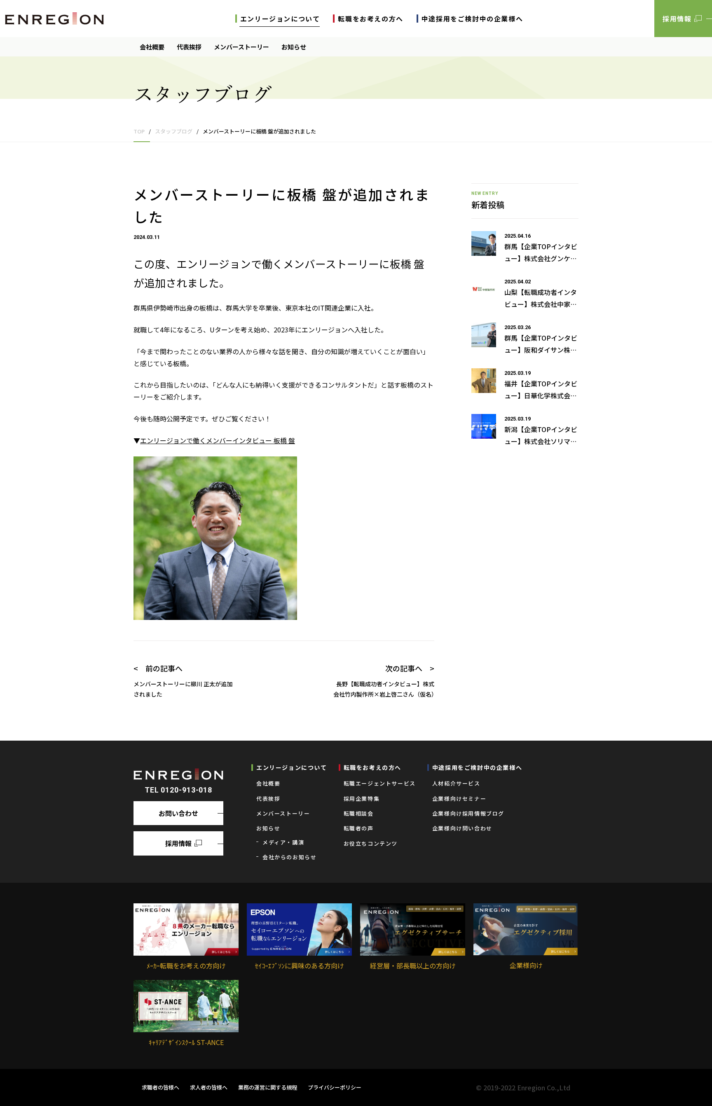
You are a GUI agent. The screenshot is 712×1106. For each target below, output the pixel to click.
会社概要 (152, 46)
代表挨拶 (189, 46)
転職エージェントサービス (380, 783)
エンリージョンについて (280, 18)
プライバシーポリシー (334, 1087)
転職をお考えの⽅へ (370, 18)
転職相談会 (359, 813)
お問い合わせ (178, 813)
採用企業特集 (362, 798)
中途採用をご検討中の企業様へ (472, 18)
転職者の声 (359, 828)
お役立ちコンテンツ (371, 843)
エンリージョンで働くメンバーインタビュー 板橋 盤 (217, 440)
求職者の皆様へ (160, 1087)
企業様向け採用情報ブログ (468, 813)
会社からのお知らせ (289, 857)
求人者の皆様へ (208, 1087)
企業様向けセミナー (459, 798)
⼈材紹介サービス (456, 783)
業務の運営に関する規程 (267, 1087)
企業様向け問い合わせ (462, 828)
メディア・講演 (283, 842)
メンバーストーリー (241, 46)
